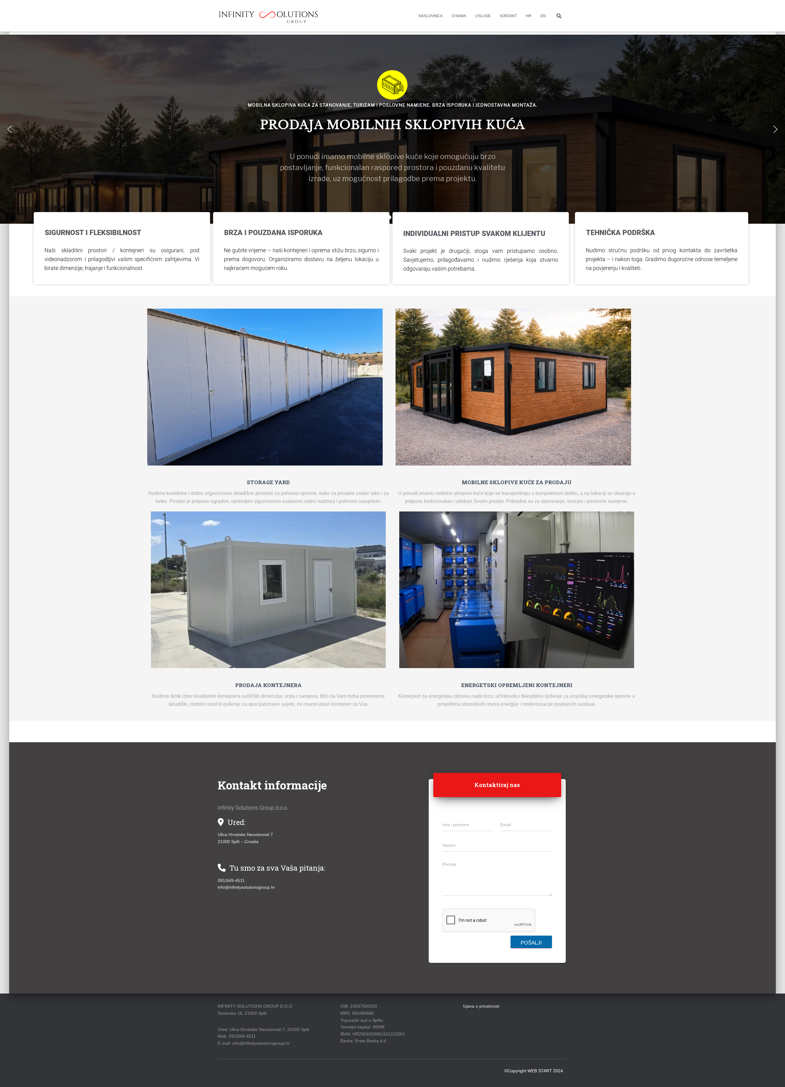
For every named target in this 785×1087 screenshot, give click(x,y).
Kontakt (508, 16)
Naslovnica (430, 16)
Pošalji (531, 943)
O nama (459, 16)
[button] (9, 129)
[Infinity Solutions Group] (269, 16)
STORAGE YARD (268, 482)
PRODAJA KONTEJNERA (268, 685)
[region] (392, 129)
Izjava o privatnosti (481, 1006)
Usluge (483, 16)
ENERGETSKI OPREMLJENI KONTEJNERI (516, 685)
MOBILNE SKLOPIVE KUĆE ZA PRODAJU (517, 482)
